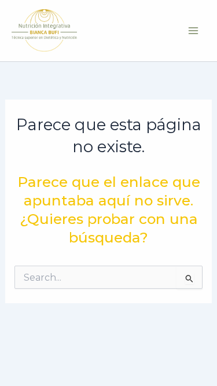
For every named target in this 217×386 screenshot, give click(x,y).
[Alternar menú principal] (193, 30)
